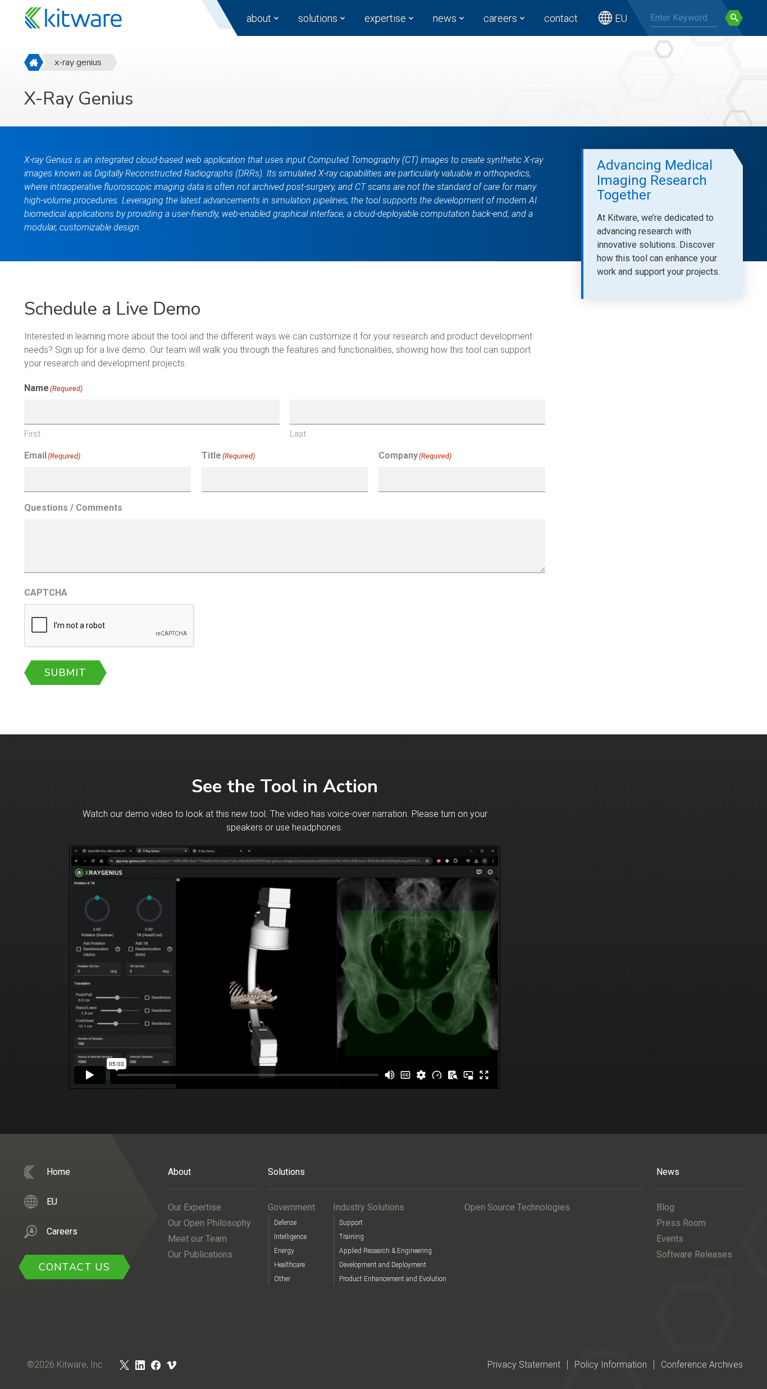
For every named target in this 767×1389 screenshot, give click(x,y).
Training (351, 1237)
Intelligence (290, 1237)
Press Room (681, 1223)
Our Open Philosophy (209, 1223)
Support (351, 1223)
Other (282, 1279)
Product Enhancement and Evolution (392, 1279)
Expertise (385, 18)
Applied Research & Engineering (385, 1251)
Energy (284, 1251)
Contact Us (74, 1267)
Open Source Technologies (517, 1207)
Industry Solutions (368, 1207)
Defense (285, 1223)
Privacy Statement (523, 1364)
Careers (500, 18)
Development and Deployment (382, 1265)
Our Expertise (194, 1207)
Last (298, 434)
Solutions (317, 18)
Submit (65, 672)
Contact (561, 18)
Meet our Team (197, 1238)
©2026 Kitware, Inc (65, 1364)
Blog (665, 1207)
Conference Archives (702, 1364)
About (258, 18)
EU (621, 18)
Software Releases (694, 1254)
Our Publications (200, 1254)
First (32, 434)
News (444, 18)
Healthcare (289, 1265)
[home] (33, 62)
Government (291, 1207)
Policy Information (610, 1364)
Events (669, 1238)
